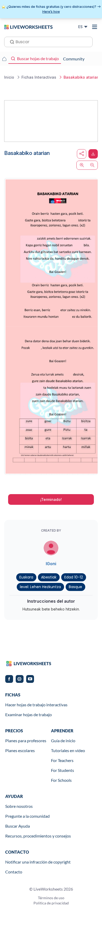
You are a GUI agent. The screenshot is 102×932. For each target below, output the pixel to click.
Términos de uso (51, 898)
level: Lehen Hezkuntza (40, 586)
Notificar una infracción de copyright (38, 861)
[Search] (10, 41)
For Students (62, 770)
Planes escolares (20, 750)
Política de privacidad (51, 903)
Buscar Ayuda (17, 825)
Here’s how (51, 12)
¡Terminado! (51, 499)
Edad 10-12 (73, 577)
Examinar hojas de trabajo (28, 714)
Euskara (26, 577)
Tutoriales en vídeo (68, 750)
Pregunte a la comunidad (27, 816)
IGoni (51, 563)
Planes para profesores (25, 740)
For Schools (61, 780)
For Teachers (62, 760)
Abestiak (48, 577)
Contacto (13, 871)
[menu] (95, 27)
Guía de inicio (63, 740)
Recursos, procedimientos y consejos (38, 835)
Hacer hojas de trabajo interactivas (36, 704)
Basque (75, 586)
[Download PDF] (93, 154)
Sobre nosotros (19, 806)
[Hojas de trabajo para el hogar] (4, 59)
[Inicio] (28, 26)
